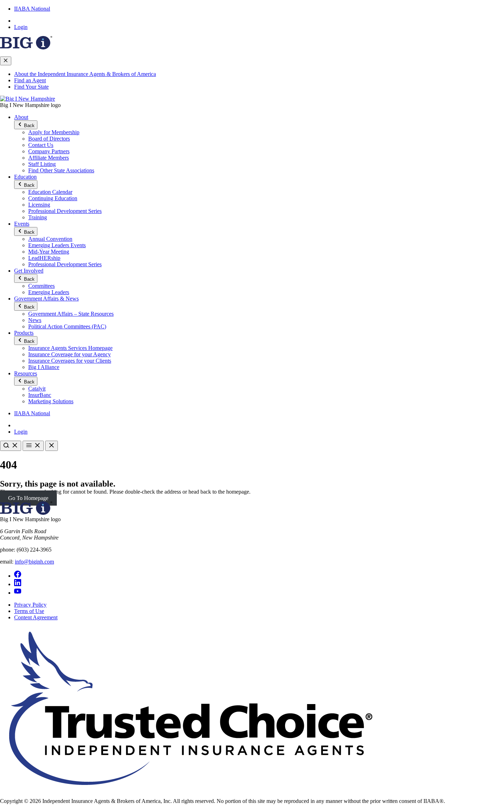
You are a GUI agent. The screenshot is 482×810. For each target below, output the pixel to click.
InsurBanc (39, 395)
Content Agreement (36, 617)
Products (24, 333)
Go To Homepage (28, 498)
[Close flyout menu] (5, 60)
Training (37, 217)
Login (21, 27)
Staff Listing (42, 164)
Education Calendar (50, 192)
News (34, 320)
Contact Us (40, 145)
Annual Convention (50, 239)
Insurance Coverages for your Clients (69, 361)
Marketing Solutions (50, 401)
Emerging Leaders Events (57, 245)
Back (29, 125)
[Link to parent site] (26, 47)
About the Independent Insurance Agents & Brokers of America (85, 74)
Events (21, 224)
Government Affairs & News (46, 299)
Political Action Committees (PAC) (67, 326)
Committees (41, 286)
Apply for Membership (53, 132)
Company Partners (49, 151)
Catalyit (37, 389)
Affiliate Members (48, 158)
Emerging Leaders (48, 292)
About (21, 117)
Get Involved (28, 271)
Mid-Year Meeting (48, 252)
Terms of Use (29, 611)
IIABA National (32, 9)
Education (25, 177)
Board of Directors (49, 139)
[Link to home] (27, 99)
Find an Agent (30, 80)
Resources (25, 373)
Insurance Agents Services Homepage (70, 348)
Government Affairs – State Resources (71, 314)
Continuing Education (52, 198)
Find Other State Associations (61, 170)
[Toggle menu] (33, 446)
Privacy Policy (30, 605)
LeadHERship (44, 258)
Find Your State (31, 87)
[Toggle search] (10, 446)
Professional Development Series (65, 211)
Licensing (39, 205)
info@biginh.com (34, 562)
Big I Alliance (43, 367)
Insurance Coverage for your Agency (69, 354)
